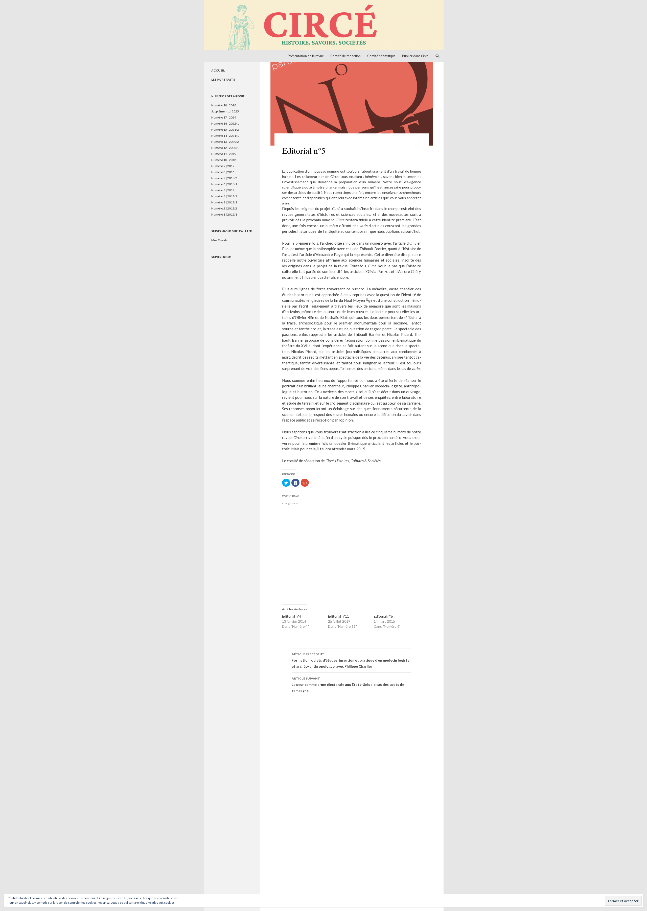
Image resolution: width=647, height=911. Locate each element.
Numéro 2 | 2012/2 (224, 208)
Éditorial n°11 (338, 616)
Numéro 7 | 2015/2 (224, 178)
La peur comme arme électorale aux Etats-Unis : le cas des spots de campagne (348, 684)
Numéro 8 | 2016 (222, 172)
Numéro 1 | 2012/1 (224, 214)
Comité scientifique (381, 56)
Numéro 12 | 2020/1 (225, 148)
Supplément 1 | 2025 (225, 111)
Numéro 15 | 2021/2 (225, 129)
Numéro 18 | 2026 (223, 105)
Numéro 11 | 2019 (223, 154)
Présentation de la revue (306, 56)
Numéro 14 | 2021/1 (225, 135)
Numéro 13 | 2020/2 (225, 142)
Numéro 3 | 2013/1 (224, 202)
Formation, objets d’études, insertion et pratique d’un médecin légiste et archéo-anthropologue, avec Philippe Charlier (350, 660)
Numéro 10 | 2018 (223, 160)
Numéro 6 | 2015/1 (224, 184)
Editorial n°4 (291, 616)
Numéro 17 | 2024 (223, 117)
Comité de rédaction (345, 56)
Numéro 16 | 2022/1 (225, 123)
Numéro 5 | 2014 (222, 190)
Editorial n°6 (383, 616)
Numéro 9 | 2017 (222, 166)
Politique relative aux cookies (155, 902)
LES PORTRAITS (223, 79)
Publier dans (415, 56)
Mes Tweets (219, 240)
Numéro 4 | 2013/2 (224, 196)
